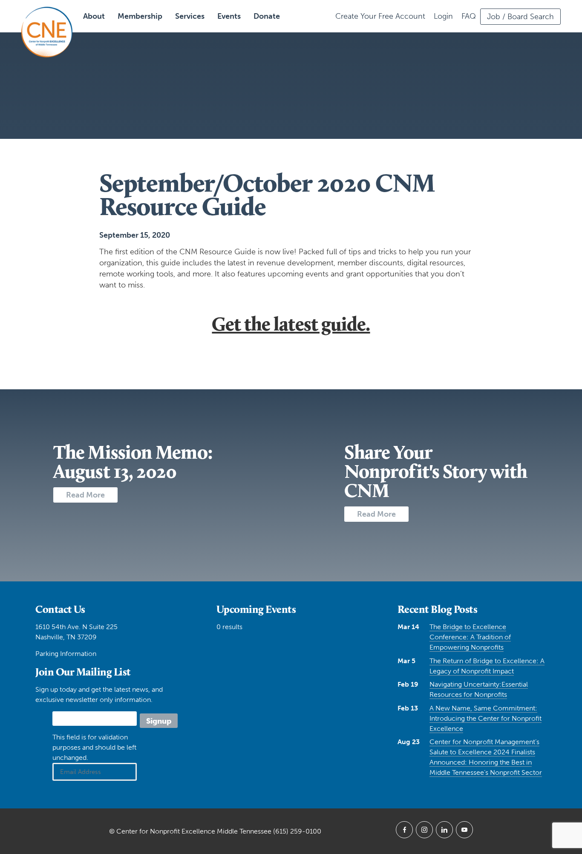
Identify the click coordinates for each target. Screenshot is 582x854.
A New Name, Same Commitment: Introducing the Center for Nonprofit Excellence (485, 718)
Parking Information (65, 654)
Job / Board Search (520, 16)
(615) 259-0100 (297, 831)
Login (443, 16)
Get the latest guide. (291, 324)
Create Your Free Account (380, 16)
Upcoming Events (256, 609)
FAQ (468, 16)
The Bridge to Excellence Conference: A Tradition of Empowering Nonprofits (470, 637)
